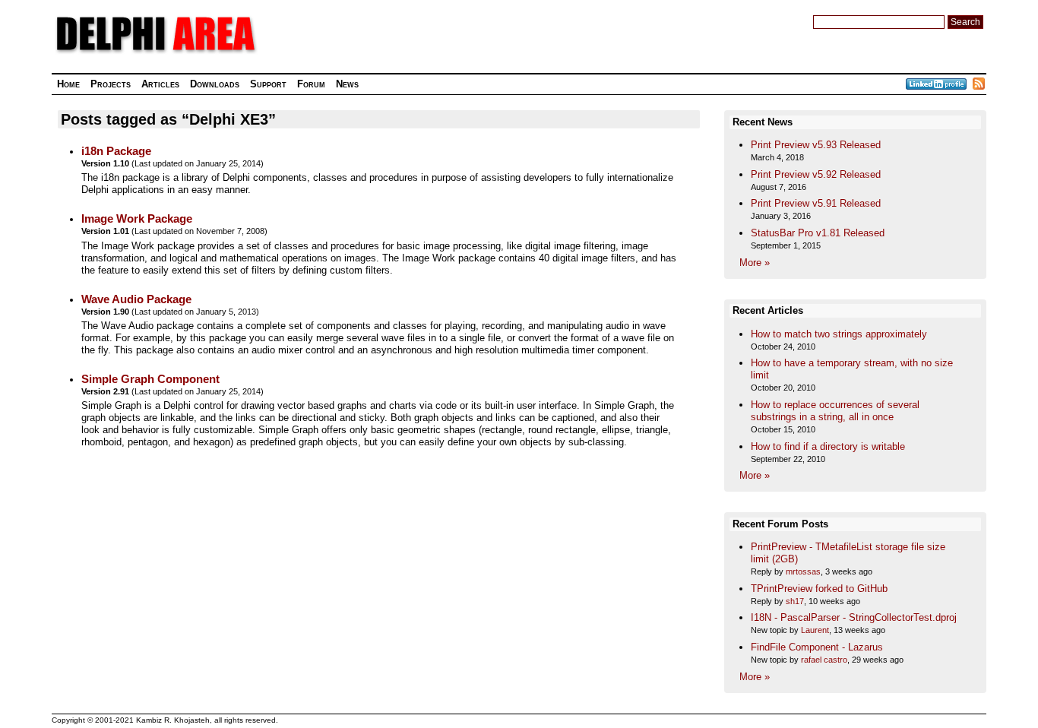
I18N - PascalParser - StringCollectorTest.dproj (854, 617)
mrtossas (803, 571)
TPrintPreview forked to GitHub (819, 588)
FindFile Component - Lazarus (817, 647)
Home (68, 84)
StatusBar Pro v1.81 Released (818, 233)
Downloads (214, 84)
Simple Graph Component (150, 379)
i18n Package (116, 151)
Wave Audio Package (136, 299)
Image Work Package (136, 219)
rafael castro (824, 659)
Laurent (815, 630)
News (347, 84)
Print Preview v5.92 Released (816, 174)
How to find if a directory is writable (828, 446)
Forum (311, 84)
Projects (110, 84)
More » (754, 262)
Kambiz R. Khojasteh (173, 720)
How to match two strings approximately (839, 334)
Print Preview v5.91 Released (816, 203)
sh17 (795, 601)
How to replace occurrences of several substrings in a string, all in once (835, 411)
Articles (160, 84)
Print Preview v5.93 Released (816, 144)
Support (268, 84)
